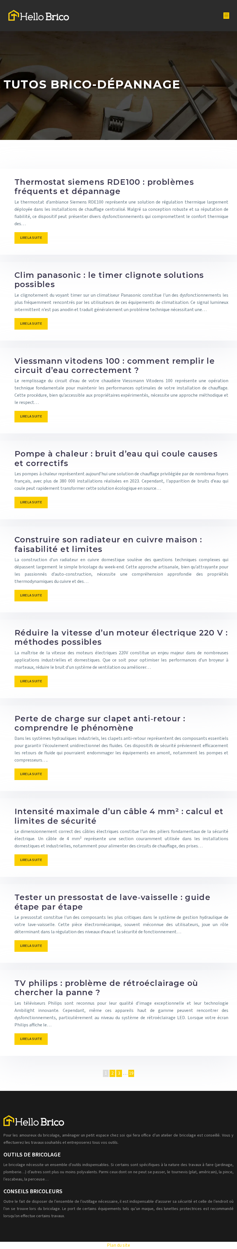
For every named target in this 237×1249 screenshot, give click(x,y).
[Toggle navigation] (226, 15)
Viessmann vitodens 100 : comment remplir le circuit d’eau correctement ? (114, 365)
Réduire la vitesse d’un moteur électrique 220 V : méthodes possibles (121, 637)
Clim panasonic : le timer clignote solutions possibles (109, 279)
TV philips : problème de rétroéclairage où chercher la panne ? (106, 987)
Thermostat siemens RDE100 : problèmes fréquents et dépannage (104, 186)
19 (131, 1073)
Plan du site (118, 1245)
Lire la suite (31, 237)
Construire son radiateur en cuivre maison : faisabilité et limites (108, 544)
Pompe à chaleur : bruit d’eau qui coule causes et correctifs (116, 458)
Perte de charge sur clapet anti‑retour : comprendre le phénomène (99, 723)
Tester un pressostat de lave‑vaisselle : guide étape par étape (112, 902)
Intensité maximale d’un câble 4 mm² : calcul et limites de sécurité (118, 816)
